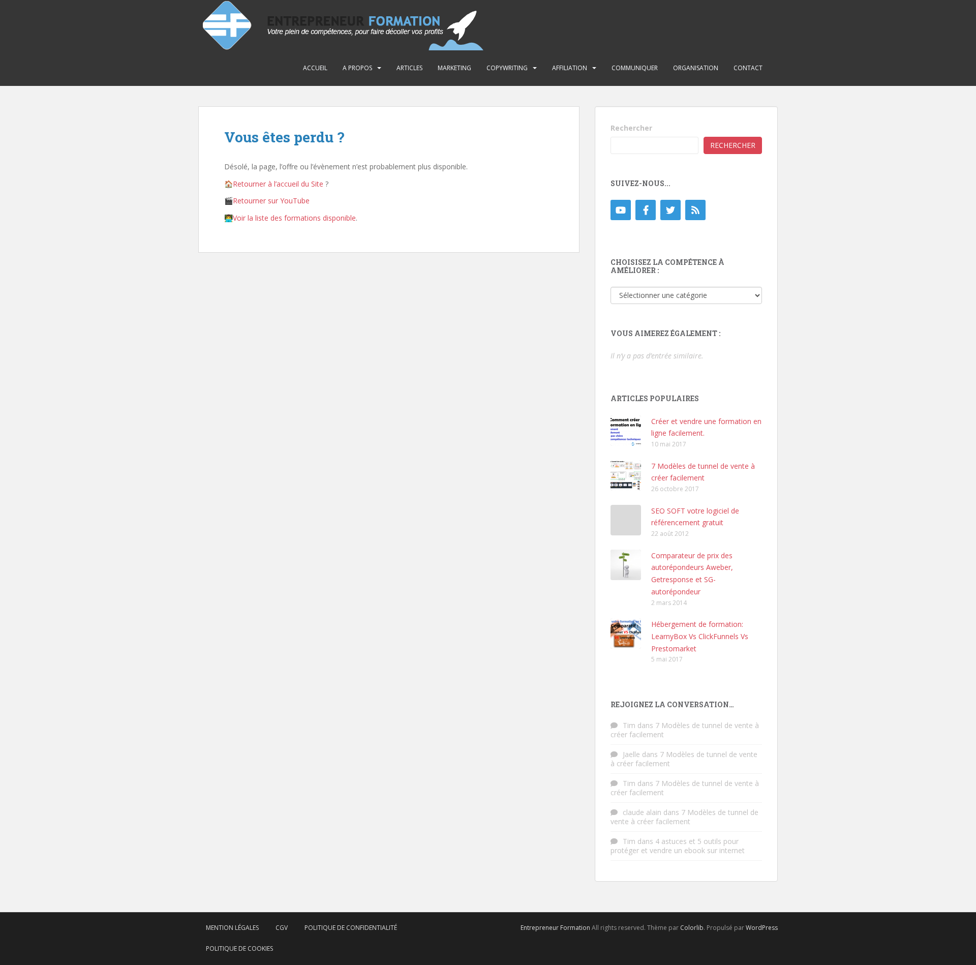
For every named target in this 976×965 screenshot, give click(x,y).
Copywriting (507, 68)
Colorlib (692, 927)
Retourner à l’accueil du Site (278, 184)
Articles (409, 68)
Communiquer (635, 68)
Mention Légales (232, 927)
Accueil (315, 68)
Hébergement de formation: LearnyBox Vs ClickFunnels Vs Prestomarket (699, 636)
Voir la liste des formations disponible (294, 218)
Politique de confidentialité (350, 927)
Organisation (695, 68)
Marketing (454, 68)
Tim (629, 725)
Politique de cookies (239, 948)
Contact (748, 68)
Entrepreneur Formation (555, 927)
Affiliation (569, 68)
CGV (282, 927)
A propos (357, 68)
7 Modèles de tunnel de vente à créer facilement (685, 729)
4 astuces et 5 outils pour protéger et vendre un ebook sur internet (678, 845)
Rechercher (631, 128)
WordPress (762, 927)
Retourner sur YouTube (271, 200)
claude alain (642, 812)
